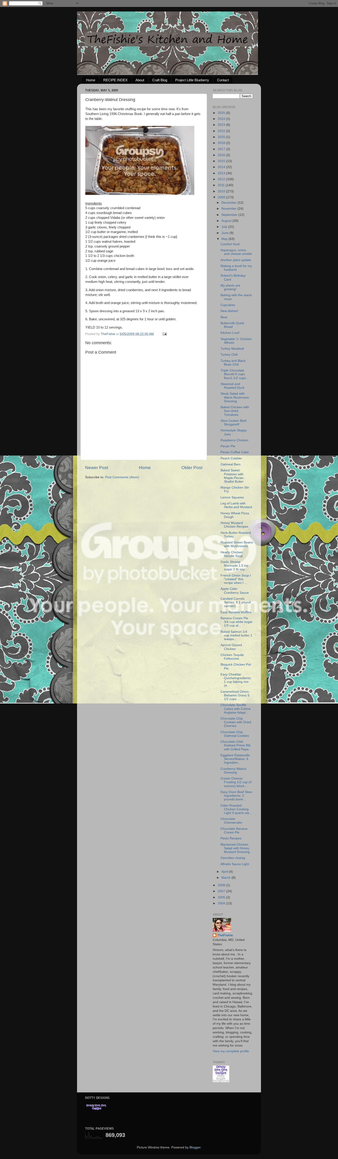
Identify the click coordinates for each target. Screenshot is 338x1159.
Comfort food (230, 244)
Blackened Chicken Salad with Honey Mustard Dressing (235, 848)
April (225, 871)
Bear (224, 317)
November (229, 208)
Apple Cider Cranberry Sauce (235, 590)
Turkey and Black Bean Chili (233, 362)
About (139, 80)
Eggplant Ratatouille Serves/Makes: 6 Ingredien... (235, 759)
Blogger (195, 1147)
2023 (222, 125)
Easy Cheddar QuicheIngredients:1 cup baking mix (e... (236, 680)
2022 (222, 131)
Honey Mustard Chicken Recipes (234, 524)
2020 (222, 137)
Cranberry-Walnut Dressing (233, 770)
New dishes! (229, 311)
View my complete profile (231, 1051)
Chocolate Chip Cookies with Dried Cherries (236, 722)
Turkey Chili (229, 354)
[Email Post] (164, 334)
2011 (222, 185)
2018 (222, 143)
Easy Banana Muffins (236, 612)
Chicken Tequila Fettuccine (232, 656)
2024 (222, 119)
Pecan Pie (228, 446)
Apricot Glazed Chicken (231, 646)
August (226, 220)
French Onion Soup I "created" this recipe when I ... (236, 579)
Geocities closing (233, 858)
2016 (222, 155)
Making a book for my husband (236, 267)
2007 (222, 891)
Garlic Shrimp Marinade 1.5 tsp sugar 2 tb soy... (235, 565)
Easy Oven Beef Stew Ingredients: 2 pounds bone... (236, 795)
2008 (222, 885)
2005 (222, 897)
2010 (222, 191)
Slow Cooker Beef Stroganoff (233, 422)
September (229, 215)
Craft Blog (159, 80)
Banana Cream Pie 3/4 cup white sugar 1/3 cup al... (236, 621)
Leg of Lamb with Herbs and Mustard (236, 505)
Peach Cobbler (231, 458)
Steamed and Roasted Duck (232, 385)
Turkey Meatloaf (232, 348)
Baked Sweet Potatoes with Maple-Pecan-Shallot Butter (232, 476)
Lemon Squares (232, 497)
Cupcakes (228, 305)
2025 (222, 113)
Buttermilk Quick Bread (232, 325)
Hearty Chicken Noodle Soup (232, 554)
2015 (222, 161)
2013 (222, 173)
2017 (222, 149)
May (225, 239)
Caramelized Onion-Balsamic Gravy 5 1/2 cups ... (235, 695)
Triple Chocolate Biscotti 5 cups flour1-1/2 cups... (235, 374)
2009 (222, 197)
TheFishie (225, 935)
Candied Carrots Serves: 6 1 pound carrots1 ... (236, 602)
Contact (223, 80)
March (226, 877)
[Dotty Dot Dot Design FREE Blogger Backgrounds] (221, 1081)
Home (90, 80)
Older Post (191, 467)
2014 (222, 167)
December (229, 202)
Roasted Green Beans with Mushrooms (237, 544)
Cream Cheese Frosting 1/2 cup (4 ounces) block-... (236, 782)
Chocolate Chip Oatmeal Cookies (235, 733)
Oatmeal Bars (231, 464)
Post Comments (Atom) (122, 477)
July (224, 226)
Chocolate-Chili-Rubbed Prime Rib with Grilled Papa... (236, 745)
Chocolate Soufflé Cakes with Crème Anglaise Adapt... (236, 708)
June (225, 233)
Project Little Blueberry (192, 80)
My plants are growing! (230, 287)
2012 (222, 179)
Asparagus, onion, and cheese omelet (236, 252)
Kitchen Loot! (230, 333)
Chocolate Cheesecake (231, 820)
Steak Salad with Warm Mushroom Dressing (235, 397)
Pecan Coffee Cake (235, 452)
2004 (222, 903)
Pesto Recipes (231, 838)
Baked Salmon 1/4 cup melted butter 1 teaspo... (236, 635)
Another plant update (236, 260)
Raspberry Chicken (234, 440)
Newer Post (96, 467)
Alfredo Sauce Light (235, 864)
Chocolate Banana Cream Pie (234, 830)
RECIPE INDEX (115, 80)
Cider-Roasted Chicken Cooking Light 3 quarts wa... (236, 809)
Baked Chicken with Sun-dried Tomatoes (235, 410)
